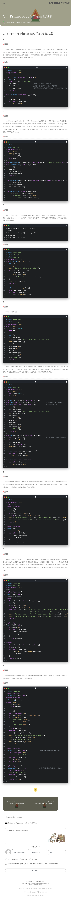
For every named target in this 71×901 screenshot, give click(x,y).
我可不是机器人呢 (13, 859)
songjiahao (11, 22)
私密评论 (25, 859)
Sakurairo (35, 895)
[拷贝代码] (66, 67)
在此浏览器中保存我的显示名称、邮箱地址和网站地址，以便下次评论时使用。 (33, 864)
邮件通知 (34, 859)
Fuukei (42, 895)
